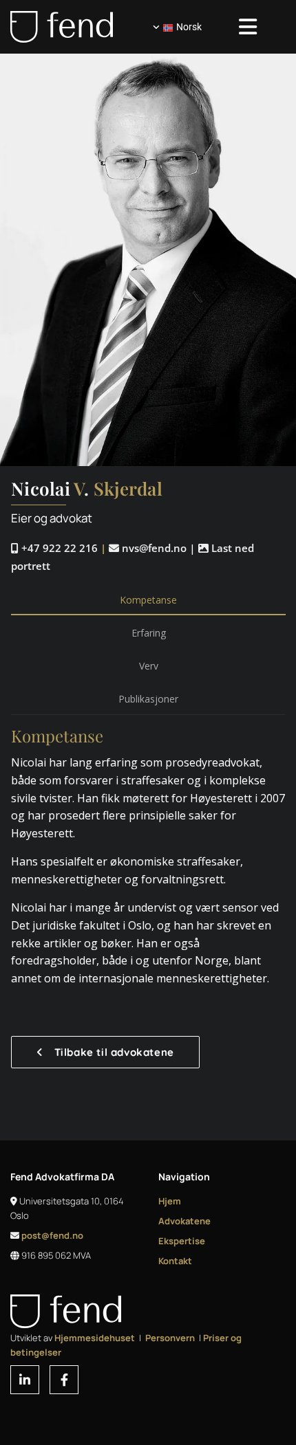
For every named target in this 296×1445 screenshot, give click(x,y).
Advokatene (184, 1221)
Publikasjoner (148, 698)
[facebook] (64, 1379)
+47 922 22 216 (54, 548)
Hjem (169, 1201)
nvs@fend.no (148, 548)
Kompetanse (148, 599)
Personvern (170, 1338)
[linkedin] (25, 1379)
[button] (105, 1052)
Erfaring (148, 632)
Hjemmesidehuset (94, 1338)
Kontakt (175, 1261)
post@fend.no (52, 1235)
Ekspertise (181, 1241)
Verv (148, 665)
